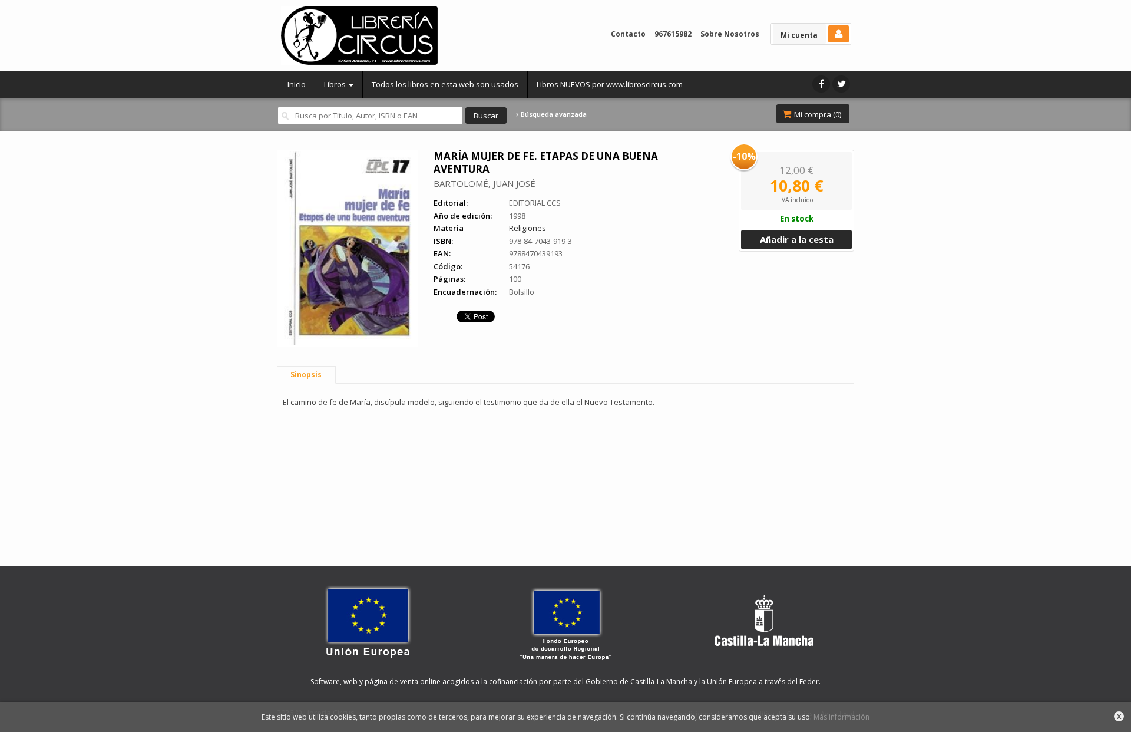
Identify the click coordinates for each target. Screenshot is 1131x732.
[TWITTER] (841, 84)
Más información (841, 717)
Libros (336, 84)
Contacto (628, 34)
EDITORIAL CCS (535, 202)
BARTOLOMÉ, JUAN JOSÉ (484, 183)
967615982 (673, 34)
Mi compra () (816, 114)
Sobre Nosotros (729, 34)
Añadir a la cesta (797, 239)
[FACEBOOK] (821, 84)
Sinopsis (306, 375)
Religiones (527, 228)
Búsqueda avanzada (553, 114)
